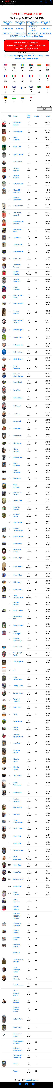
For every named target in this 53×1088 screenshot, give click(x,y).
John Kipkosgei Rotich (16, 970)
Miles (48, 116)
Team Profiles (32, 58)
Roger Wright (17, 428)
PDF (7, 24)
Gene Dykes (17, 575)
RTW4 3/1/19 (45, 22)
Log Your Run (25, 55)
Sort (44, 109)
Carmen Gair (17, 589)
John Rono (17, 237)
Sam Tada (16, 743)
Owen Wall (17, 836)
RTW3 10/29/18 (32, 22)
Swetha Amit (17, 501)
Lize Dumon (17, 443)
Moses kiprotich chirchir (16, 993)
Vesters (15, 1071)
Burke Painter (18, 304)
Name (15, 116)
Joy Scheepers (18, 522)
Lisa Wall (16, 814)
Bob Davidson (18, 352)
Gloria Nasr (17, 259)
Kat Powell (17, 406)
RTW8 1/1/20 (45, 29)
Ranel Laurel (17, 647)
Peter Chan (17, 478)
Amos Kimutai (18, 155)
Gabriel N (16, 953)
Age (28, 115)
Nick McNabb (17, 398)
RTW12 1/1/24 (45, 33)
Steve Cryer (17, 865)
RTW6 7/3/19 (20, 29)
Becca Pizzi (17, 872)
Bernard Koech (18, 206)
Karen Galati (17, 382)
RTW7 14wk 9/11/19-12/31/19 (32, 28)
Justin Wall (17, 843)
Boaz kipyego (18, 132)
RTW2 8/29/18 (20, 22)
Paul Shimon (17, 162)
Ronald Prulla (18, 536)
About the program (11, 55)
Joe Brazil (16, 414)
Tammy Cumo (18, 686)
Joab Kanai (17, 886)
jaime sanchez (18, 879)
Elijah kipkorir (18, 359)
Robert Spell (17, 544)
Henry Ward (17, 793)
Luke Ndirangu (18, 985)
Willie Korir (17, 147)
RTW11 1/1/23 (33, 33)
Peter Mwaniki (18, 184)
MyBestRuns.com (32, 1080)
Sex (28, 117)
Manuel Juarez (18, 850)
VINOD (15, 1064)
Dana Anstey (17, 457)
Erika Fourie (17, 436)
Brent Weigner (18, 330)
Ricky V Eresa (18, 610)
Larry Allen (17, 390)
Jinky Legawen (18, 662)
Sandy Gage (17, 807)
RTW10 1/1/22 (20, 33)
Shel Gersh (17, 707)
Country (36, 116)
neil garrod (17, 421)
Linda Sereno (18, 829)
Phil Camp (16, 582)
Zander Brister (18, 693)
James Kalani (18, 244)
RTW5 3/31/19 (7, 29)
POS (9, 116)
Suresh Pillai (17, 337)
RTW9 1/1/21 (7, 33)
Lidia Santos (17, 721)
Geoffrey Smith (18, 625)
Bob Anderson (18, 345)
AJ (14, 670)
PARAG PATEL (18, 1019)
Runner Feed (38, 55)
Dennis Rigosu (18, 558)
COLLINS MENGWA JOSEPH (16, 916)
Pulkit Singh (17, 1028)
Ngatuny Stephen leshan (16, 1009)
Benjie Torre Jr (18, 252)
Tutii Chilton (17, 775)
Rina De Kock (18, 566)
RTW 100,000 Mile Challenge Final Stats (26, 36)
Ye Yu (15, 714)
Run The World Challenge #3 (26, 43)
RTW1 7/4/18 (7, 22)
